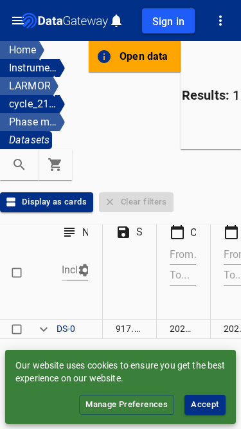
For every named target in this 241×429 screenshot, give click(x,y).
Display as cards (54, 201)
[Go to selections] (55, 165)
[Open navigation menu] (18, 20)
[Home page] (64, 20)
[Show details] (43, 328)
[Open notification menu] (116, 20)
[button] (80, 270)
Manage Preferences (126, 404)
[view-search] (19, 164)
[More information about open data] (104, 56)
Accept (205, 404)
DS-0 (66, 329)
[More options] (220, 20)
